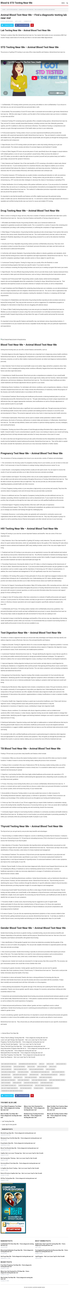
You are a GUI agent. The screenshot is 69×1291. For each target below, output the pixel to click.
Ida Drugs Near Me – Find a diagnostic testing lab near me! (17, 1256)
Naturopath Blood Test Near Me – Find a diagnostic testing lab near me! (22, 1053)
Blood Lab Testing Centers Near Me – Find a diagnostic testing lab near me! (57, 1115)
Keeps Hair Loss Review (30, 1077)
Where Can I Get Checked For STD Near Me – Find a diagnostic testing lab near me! (34, 1108)
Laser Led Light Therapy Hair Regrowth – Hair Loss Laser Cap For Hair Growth (24, 1040)
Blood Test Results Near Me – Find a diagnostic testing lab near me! (19, 1148)
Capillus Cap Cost (61, 1064)
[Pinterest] (32, 25)
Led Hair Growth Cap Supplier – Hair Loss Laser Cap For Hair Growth (21, 1044)
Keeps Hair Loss (18, 1077)
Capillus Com (31, 1066)
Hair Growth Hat (34, 1074)
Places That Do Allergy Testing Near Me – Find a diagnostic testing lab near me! (24, 1038)
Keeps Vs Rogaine (6, 1082)
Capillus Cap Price (6, 1066)
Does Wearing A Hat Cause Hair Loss (40, 1072)
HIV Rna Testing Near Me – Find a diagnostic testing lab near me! (19, 1178)
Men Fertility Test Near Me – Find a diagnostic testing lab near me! (11, 1115)
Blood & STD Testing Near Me (16, 2)
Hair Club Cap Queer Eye (58, 1072)
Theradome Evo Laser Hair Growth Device (12, 1090)
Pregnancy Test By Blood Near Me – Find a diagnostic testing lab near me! (22, 1042)
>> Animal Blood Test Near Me (9, 1033)
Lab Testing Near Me (12, 9)
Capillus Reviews (50, 1069)
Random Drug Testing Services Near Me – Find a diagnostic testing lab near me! (34, 1115)
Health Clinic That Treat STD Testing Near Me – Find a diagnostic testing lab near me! (50, 1244)
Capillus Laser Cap (6, 1069)
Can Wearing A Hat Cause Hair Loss (27, 1064)
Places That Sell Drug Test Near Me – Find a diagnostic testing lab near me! (23, 1046)
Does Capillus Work (23, 1072)
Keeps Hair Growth (6, 1077)
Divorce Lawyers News (7, 21)
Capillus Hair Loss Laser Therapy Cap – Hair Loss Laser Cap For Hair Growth (22, 1153)
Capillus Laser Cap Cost (20, 1069)
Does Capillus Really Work (8, 1072)
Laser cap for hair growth (9, 1124)
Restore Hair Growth (25, 1088)
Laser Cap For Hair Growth (31, 1082)
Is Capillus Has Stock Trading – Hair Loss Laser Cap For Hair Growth (20, 1168)
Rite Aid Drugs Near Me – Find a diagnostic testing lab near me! (18, 1133)
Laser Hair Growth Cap (46, 1082)
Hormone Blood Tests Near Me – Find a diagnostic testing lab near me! (20, 1163)
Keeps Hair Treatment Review (39, 1080)
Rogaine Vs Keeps (38, 1088)
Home (3, 9)
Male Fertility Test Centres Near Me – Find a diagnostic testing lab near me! (57, 1108)
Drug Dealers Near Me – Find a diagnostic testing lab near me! (18, 1143)
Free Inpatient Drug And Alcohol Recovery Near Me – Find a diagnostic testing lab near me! (51, 1251)
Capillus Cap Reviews (19, 1066)
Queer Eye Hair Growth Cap (25, 1085)
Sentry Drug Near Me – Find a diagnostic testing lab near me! (19, 1050)
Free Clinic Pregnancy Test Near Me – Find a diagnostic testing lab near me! (11, 1108)
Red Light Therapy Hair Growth (9, 1088)
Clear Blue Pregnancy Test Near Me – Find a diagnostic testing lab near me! (23, 1055)
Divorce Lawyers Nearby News (36, 1287)
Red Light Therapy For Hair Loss (43, 1085)
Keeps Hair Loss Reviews (45, 1077)
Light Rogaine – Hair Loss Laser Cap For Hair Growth (50, 1256)
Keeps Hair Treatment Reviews (57, 1080)
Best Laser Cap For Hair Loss (9, 1064)
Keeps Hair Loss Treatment (8, 1080)
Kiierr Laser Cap (17, 1082)
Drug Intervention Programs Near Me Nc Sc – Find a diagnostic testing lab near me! (25, 1048)
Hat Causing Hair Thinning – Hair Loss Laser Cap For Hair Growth (19, 1158)
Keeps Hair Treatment (23, 1080)
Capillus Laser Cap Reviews (36, 1069)
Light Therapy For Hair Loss (9, 1085)
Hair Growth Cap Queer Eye (20, 1074)
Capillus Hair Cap (42, 1066)
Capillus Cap (50, 1064)
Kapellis (62, 1074)
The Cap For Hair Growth (52, 1088)
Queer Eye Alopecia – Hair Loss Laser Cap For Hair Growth (18, 1057)
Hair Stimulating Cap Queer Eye (49, 1074)
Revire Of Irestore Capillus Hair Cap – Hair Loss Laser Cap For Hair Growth (21, 1173)
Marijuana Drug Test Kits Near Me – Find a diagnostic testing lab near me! (21, 1138)
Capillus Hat (52, 1066)
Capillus (41, 1064)
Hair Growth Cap (6, 1074)
